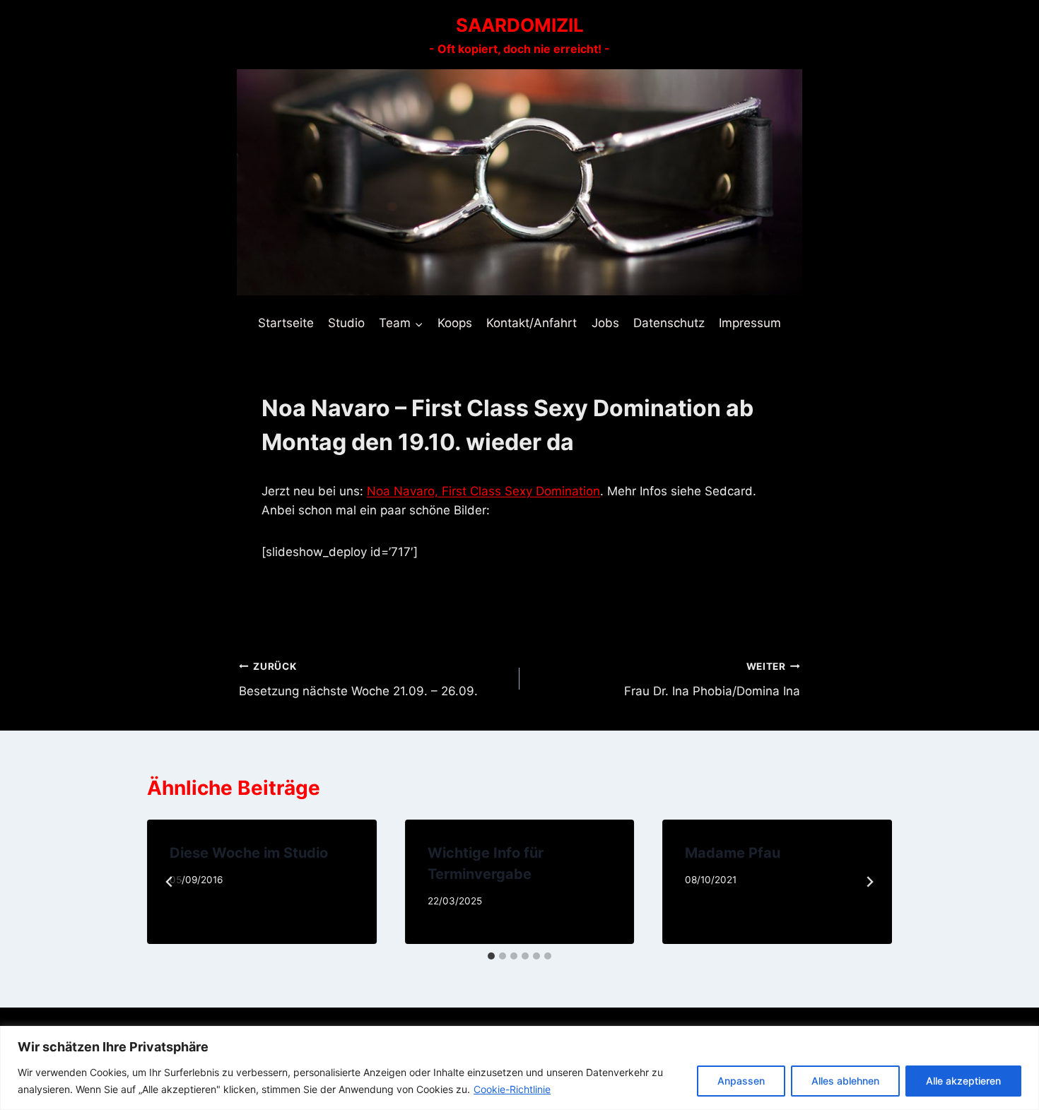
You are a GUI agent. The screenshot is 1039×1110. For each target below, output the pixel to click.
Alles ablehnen (845, 1081)
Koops (455, 323)
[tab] (491, 956)
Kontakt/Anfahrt (531, 323)
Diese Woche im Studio (249, 852)
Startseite (286, 323)
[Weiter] (869, 882)
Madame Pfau (732, 852)
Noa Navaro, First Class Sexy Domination (483, 491)
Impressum (750, 323)
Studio (346, 323)
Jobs (605, 323)
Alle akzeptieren (963, 1081)
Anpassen (741, 1081)
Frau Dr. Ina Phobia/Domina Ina (712, 679)
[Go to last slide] (169, 882)
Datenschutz (669, 323)
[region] (519, 1068)
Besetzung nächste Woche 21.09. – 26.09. (358, 679)
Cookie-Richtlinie (512, 1089)
